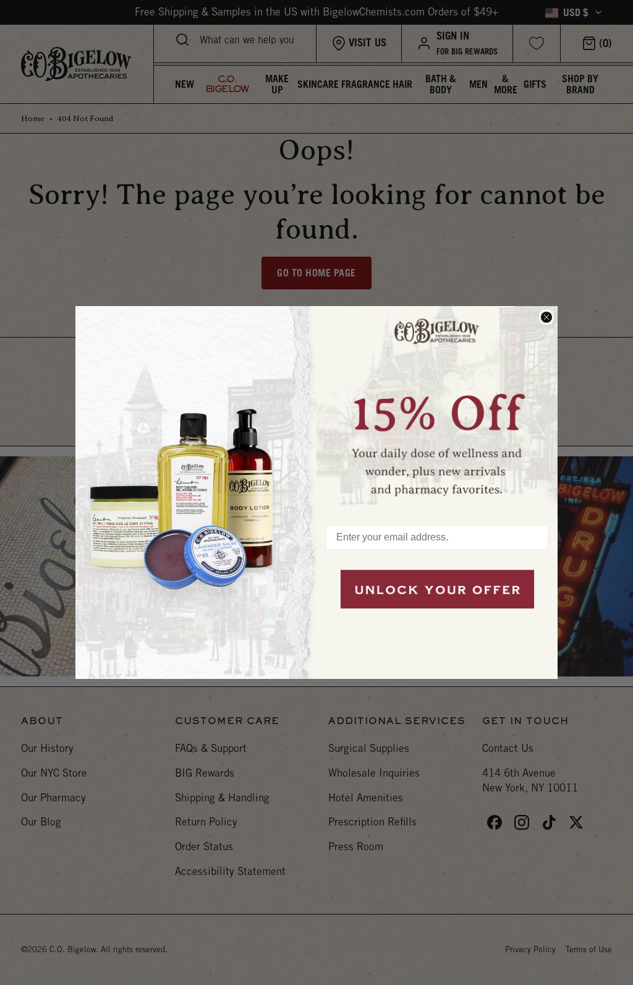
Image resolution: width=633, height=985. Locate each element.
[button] (437, 409)
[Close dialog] (546, 317)
